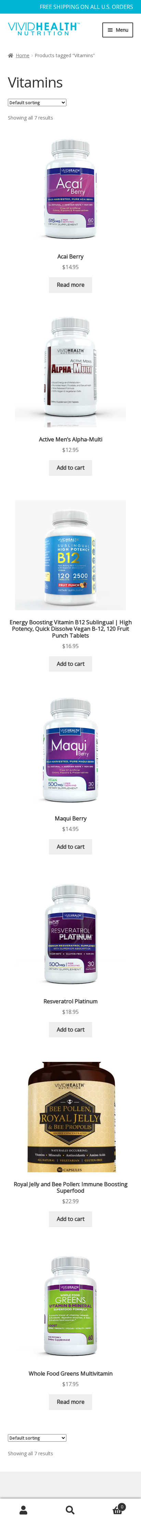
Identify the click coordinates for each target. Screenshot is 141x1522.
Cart (108, 1504)
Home (22, 55)
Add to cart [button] (71, 467)
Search (70, 1510)
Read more (71, 284)
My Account (23, 1510)
